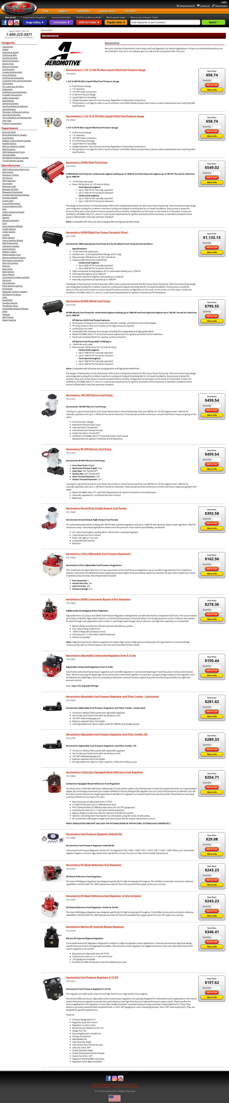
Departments (83, 11)
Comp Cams (8, 200)
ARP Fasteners (9, 180)
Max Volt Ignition (10, 263)
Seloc (4, 297)
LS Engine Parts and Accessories (17, 80)
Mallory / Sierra (9, 252)
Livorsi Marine (8, 249)
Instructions (103, 1086)
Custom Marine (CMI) (12, 206)
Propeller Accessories (12, 95)
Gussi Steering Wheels (12, 226)
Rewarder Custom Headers (14, 291)
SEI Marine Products (11, 294)
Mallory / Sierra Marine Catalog (16, 140)
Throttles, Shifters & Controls (15, 112)
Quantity (207, 80)
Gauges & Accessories (12, 72)
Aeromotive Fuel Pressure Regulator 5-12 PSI (92, 977)
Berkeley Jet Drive (10, 189)
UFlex (4, 311)
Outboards (7, 89)
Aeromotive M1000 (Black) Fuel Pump (88, 301)
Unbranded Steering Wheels (15, 308)
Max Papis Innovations (13, 260)
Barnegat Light (9, 186)
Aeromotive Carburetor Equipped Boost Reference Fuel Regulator (104, 772)
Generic (5, 217)
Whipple (6, 314)
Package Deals (8, 155)
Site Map (113, 1086)
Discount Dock (9, 132)
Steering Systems (10, 103)
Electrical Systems (10, 61)
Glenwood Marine (10, 220)
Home (45, 11)
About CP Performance (101, 1084)
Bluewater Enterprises (12, 192)
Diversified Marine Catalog (14, 135)
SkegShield (7, 300)
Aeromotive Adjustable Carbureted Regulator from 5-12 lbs (101, 655)
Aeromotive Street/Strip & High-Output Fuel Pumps (96, 508)
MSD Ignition (8, 271)
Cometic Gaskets (10, 197)
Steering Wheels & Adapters (15, 106)
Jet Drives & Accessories (13, 78)
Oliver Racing (8, 274)
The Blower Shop (10, 306)
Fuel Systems (8, 69)
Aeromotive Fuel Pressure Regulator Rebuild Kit (94, 834)
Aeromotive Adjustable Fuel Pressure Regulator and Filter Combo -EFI (107, 734)
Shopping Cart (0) (187, 5)
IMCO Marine (8, 237)
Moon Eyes (7, 269)
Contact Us (205, 5)
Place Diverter (8, 283)
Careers (94, 1086)
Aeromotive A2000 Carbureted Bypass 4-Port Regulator (98, 599)
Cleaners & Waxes (10, 52)
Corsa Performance (11, 203)
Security (135, 1086)
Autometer (7, 183)
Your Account (221, 5)
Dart (4, 209)
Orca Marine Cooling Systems (15, 277)
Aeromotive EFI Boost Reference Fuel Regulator (93, 864)
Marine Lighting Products (14, 257)
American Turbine (10, 175)
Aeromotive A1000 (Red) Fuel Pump (86, 162)
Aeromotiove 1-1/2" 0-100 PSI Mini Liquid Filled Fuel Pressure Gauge (106, 69)
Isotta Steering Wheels (12, 240)
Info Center (130, 11)
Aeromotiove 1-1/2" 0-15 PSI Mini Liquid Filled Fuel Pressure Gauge (105, 116)
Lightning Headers (10, 246)
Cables (5, 49)
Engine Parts (8, 63)
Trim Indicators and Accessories (16, 117)
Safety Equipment (10, 98)
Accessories (7, 46)
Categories (63, 11)
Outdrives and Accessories (14, 92)
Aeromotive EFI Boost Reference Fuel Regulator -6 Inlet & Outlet (103, 895)
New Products (8, 149)
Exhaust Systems (10, 66)
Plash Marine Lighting (12, 286)
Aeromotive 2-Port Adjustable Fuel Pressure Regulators (98, 553)
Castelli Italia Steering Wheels (15, 195)
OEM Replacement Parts (13, 152)
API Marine (7, 178)
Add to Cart (211, 85)
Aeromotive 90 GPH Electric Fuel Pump (88, 449)
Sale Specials (8, 100)
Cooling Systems (10, 58)
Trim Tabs (6, 120)
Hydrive (6, 235)
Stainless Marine (9, 303)
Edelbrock (7, 215)
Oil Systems (7, 83)
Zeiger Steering (9, 320)
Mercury (6, 266)
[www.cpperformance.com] (19, 8)
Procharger (7, 288)
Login (224, 2)
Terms (123, 1084)
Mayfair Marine (9, 143)
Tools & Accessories (11, 115)
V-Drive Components (12, 123)
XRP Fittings (7, 317)
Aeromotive (7, 172)
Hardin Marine (9, 229)
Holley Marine (8, 232)
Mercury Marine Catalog (13, 146)
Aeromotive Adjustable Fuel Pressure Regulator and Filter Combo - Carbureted (112, 696)
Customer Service (107, 11)
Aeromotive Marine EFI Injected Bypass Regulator (95, 926)
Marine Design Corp (11, 254)
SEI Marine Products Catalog (15, 157)
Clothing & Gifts (9, 55)
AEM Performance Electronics (15, 169)
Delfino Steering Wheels (13, 212)
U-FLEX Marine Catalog (12, 160)
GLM (4, 223)
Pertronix (6, 280)
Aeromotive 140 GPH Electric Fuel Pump (89, 395)
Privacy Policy (124, 1086)
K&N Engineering (10, 243)
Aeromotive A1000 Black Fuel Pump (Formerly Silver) (97, 232)
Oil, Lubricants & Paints (13, 86)
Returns (116, 1084)
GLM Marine (8, 138)
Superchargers (9, 109)
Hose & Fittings (9, 75)
